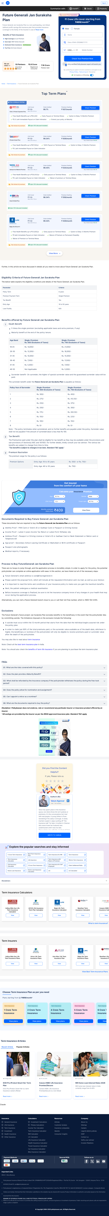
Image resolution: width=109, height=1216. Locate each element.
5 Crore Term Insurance (80, 1011)
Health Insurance (10, 1134)
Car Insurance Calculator (36, 1149)
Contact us (85, 1137)
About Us (84, 1122)
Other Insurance (10, 1137)
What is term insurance (97, 923)
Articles (57, 1122)
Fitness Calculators (37, 1125)
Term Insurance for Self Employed (55, 865)
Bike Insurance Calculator (37, 1152)
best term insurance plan (28, 644)
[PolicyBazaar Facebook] (86, 1161)
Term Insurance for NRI (55, 854)
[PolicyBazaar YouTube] (104, 1161)
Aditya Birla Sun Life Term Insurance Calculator (12, 909)
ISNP (83, 1134)
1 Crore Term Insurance (15, 854)
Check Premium (90, 108)
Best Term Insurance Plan (34, 854)
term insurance (34, 639)
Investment (8, 1131)
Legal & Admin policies (89, 1131)
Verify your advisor (87, 1140)
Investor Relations (87, 1143)
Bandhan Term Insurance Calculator (83, 909)
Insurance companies (61, 1128)
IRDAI (3, 1175)
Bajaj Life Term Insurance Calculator (59, 909)
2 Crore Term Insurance (35, 865)
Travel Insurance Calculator (37, 1146)
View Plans (86, 510)
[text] (62, 780)
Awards (57, 1131)
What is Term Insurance (76, 860)
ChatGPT (75, 9)
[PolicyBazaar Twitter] (92, 1161)
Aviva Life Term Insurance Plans (36, 957)
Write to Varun (54, 835)
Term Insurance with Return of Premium (54, 860)
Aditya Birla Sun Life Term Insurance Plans (12, 957)
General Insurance (10, 1122)
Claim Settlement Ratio (75, 865)
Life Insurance (32, 860)
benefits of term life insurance (40, 649)
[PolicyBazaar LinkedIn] (98, 1161)
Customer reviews (60, 1125)
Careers (83, 1128)
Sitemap (84, 1125)
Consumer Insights (60, 1134)
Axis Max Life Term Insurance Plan (59, 957)
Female (77, 29)
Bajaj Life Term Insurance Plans (82, 957)
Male (67, 29)
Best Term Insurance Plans (97, 972)
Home (3, 83)
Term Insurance (11, 83)
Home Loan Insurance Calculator (34, 870)
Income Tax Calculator (36, 1128)
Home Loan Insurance (14, 871)
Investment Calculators (39, 1122)
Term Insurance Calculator (12, 860)
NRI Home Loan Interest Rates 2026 (90, 1083)
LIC (49, 871)
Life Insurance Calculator (12, 865)
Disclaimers (6, 881)
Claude (89, 9)
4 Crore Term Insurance (57, 1011)
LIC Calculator (73, 871)
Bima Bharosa (11, 1175)
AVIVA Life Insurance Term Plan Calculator (36, 909)
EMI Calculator (33, 1134)
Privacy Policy (74, 72)
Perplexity (103, 9)
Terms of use (83, 72)
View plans (13, 1021)
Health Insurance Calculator (37, 1143)
